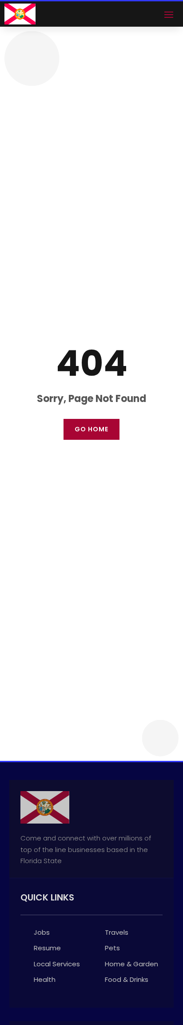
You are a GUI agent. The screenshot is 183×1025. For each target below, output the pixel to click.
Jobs (42, 932)
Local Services (57, 964)
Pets (112, 948)
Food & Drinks (126, 979)
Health (45, 979)
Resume (47, 948)
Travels (116, 932)
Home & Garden (131, 964)
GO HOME (91, 429)
